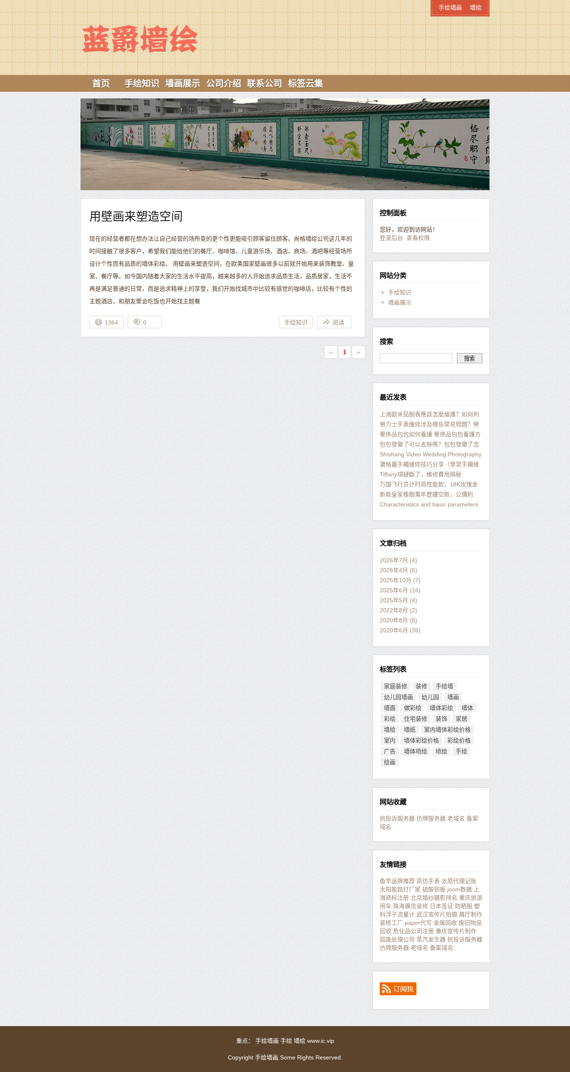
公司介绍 (223, 83)
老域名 (456, 818)
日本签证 (441, 906)
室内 (390, 740)
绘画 (390, 762)
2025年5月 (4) (398, 600)
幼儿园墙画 (398, 697)
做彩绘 (412, 708)
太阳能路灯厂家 (400, 889)
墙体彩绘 (441, 708)
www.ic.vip (320, 1040)
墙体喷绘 (415, 751)
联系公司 (264, 83)
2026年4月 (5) (398, 570)
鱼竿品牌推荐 (397, 881)
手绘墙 (444, 686)
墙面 (390, 708)
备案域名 (441, 947)
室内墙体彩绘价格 (447, 729)
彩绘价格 (459, 740)
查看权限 (418, 237)
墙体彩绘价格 (421, 740)
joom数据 (459, 889)
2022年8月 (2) (398, 610)
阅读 (338, 322)
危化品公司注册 (413, 931)
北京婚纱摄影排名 (434, 897)
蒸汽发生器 (431, 939)
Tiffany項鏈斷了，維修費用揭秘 (421, 474)
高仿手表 (428, 881)
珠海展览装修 (410, 906)
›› (358, 352)
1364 (111, 322)
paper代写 (418, 922)
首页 (101, 83)
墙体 (467, 708)
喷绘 (441, 751)
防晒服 (463, 906)
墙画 (453, 697)
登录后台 (391, 237)
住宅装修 (415, 718)
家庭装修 (395, 686)
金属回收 (445, 922)
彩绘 (390, 718)
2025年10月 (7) (400, 580)
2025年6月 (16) (400, 590)
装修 (421, 686)
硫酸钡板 (434, 889)
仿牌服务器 (431, 818)
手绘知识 (141, 83)
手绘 (461, 751)
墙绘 (476, 7)
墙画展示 (182, 83)
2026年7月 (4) (398, 560)
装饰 (441, 718)
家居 (461, 718)
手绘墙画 (154, 24)
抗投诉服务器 (397, 818)
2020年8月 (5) (398, 620)
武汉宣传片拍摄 (436, 914)
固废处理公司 (397, 939)
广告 (390, 751)
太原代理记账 (459, 881)
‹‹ (331, 352)
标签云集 (305, 83)
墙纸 (410, 729)
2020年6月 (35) (400, 630)
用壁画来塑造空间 (136, 216)
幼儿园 (430, 697)
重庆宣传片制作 (456, 931)
